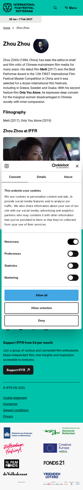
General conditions (16, 410)
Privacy (8, 416)
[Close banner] (77, 166)
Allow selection (41, 308)
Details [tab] (41, 176)
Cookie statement (15, 398)
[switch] (73, 254)
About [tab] (68, 176)
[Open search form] (55, 7)
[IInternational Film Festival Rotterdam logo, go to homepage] (19, 7)
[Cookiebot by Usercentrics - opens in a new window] (52, 166)
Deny (41, 320)
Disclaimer (10, 404)
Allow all (41, 295)
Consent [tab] (15, 176)
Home (6, 27)
